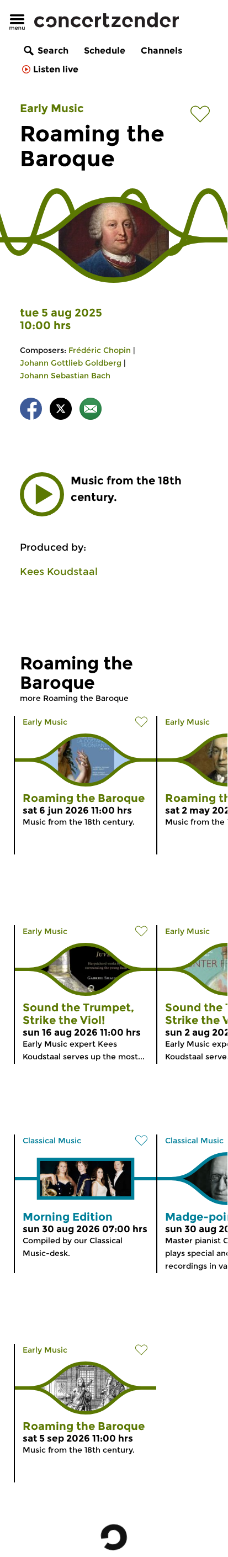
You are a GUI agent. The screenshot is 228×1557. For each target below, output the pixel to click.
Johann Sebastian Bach (65, 376)
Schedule (104, 50)
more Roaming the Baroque (74, 698)
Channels (161, 50)
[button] (42, 494)
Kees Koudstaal (59, 572)
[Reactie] (90, 411)
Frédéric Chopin (99, 350)
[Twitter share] (61, 411)
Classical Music (52, 1141)
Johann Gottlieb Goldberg (70, 363)
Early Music (52, 108)
